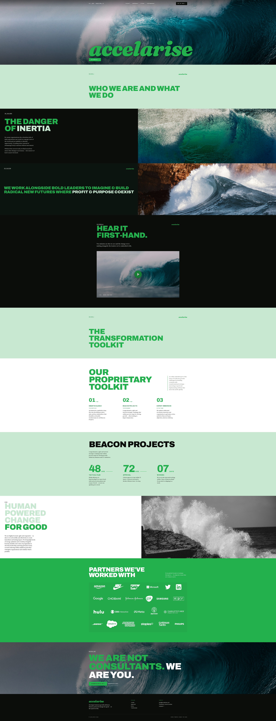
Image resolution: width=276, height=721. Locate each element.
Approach (135, 3)
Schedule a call (113, 683)
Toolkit (127, 3)
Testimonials (150, 3)
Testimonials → (95, 59)
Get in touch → (182, 3)
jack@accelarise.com (164, 702)
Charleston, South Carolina (165, 704)
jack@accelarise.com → (98, 683)
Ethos (142, 3)
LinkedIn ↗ (161, 706)
